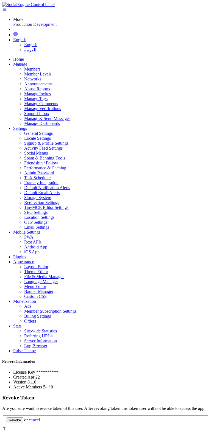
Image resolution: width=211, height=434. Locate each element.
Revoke (15, 420)
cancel (34, 420)
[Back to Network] (15, 34)
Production (22, 24)
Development (45, 24)
